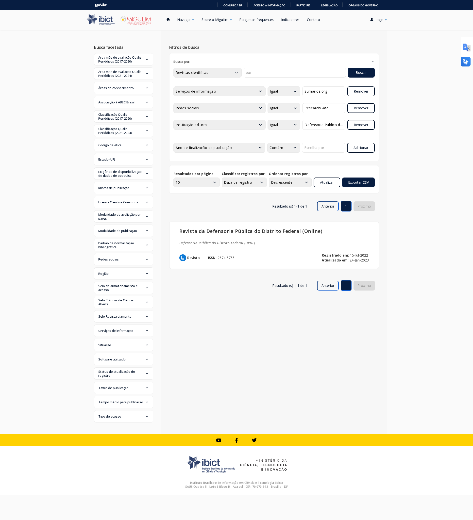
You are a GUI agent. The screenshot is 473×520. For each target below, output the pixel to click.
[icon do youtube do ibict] (219, 440)
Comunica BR (232, 5)
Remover (361, 91)
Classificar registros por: (244, 173)
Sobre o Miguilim (215, 19)
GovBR (101, 5)
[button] (123, 59)
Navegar (184, 19)
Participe (303, 5)
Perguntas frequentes (256, 19)
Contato (313, 19)
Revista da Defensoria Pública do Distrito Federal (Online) (250, 231)
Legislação (329, 5)
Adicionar (361, 147)
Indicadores (290, 19)
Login (378, 19)
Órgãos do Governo (363, 5)
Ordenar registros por (288, 173)
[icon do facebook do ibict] (236, 440)
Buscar (361, 72)
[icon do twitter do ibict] (254, 440)
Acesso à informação (269, 5)
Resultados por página (193, 173)
